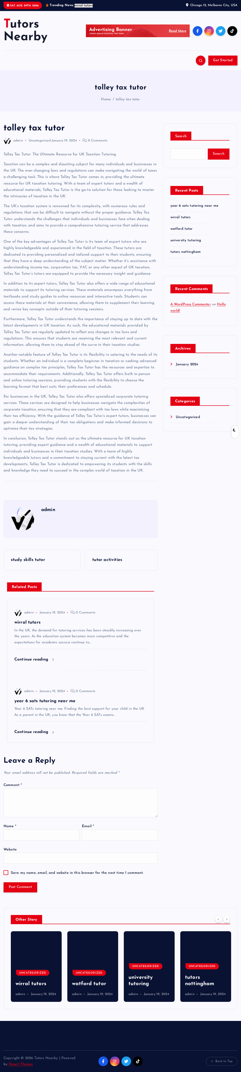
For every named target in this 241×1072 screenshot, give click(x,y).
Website (10, 849)
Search (181, 136)
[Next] (226, 919)
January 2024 (187, 364)
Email (88, 826)
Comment (13, 785)
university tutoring (185, 240)
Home (106, 99)
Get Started (223, 60)
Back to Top (224, 1061)
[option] (36, 966)
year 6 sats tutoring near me (194, 206)
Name (10, 826)
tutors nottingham (185, 252)
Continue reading (32, 659)
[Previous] (218, 919)
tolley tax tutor (128, 99)
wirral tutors (180, 217)
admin (18, 140)
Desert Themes (21, 1064)
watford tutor (181, 229)
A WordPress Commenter (190, 304)
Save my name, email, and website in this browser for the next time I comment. (77, 873)
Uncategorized (40, 140)
